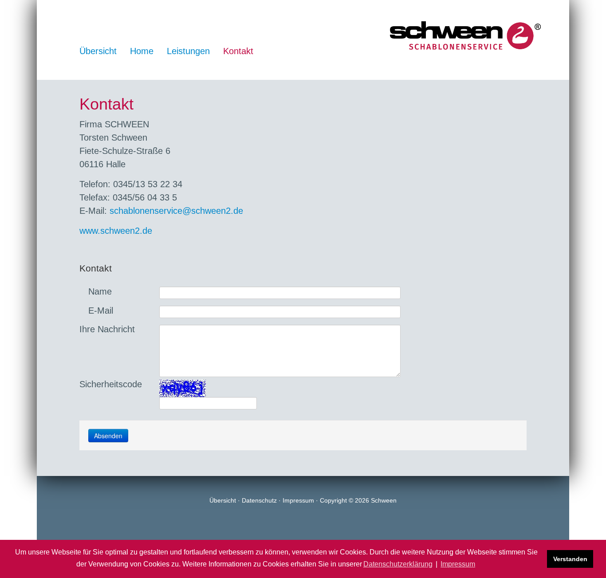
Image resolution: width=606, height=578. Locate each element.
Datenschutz (259, 500)
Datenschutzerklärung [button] (398, 564)
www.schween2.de (115, 231)
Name (99, 291)
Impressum (298, 500)
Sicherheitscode (110, 384)
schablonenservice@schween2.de (176, 211)
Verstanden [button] (570, 558)
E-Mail (99, 310)
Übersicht (98, 51)
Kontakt (238, 51)
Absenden (108, 435)
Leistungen (188, 51)
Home (141, 51)
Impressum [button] (458, 564)
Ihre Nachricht (107, 329)
